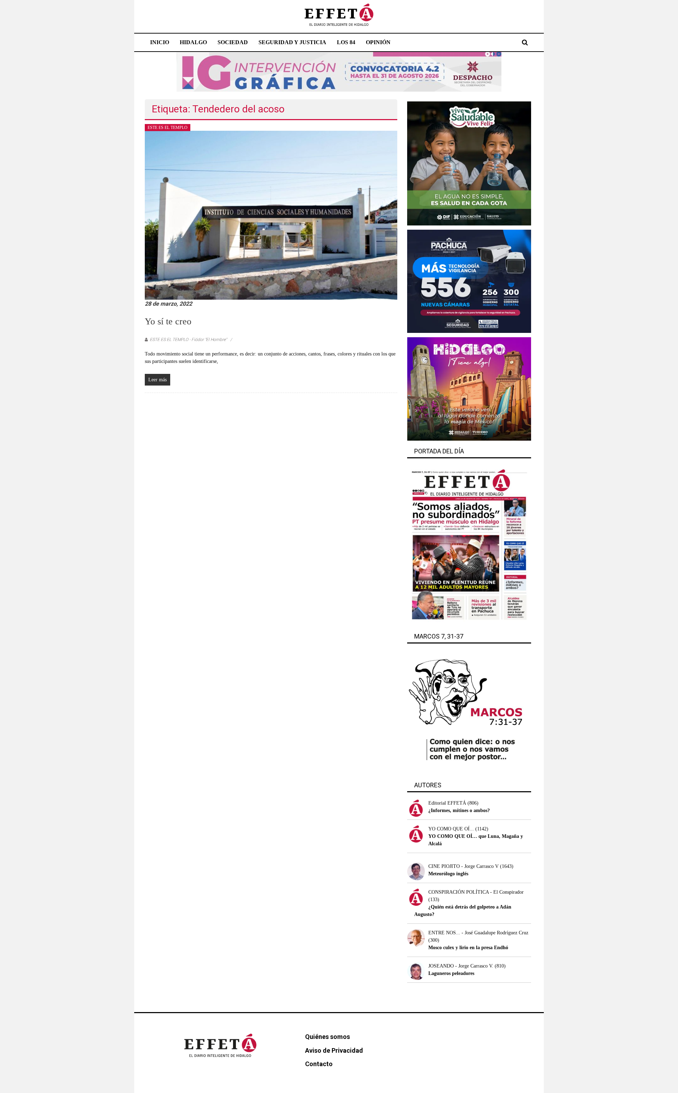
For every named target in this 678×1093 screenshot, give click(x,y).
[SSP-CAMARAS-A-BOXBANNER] (469, 280)
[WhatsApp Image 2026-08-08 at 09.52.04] (339, 71)
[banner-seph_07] (469, 163)
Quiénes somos (327, 1036)
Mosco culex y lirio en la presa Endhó (468, 947)
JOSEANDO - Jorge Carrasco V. (460, 966)
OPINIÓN (378, 42)
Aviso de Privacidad (334, 1050)
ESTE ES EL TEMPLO (168, 127)
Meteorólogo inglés (448, 873)
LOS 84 (346, 42)
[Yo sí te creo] (271, 214)
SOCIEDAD (233, 42)
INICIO (159, 42)
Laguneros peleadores (451, 973)
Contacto (319, 1064)
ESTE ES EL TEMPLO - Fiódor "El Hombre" (188, 339)
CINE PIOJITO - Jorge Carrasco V (463, 866)
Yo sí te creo (168, 321)
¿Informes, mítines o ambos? (459, 810)
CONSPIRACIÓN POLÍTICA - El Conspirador (476, 892)
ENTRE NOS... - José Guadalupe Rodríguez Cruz (478, 932)
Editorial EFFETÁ (447, 803)
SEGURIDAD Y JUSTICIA (292, 42)
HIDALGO (193, 42)
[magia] (469, 388)
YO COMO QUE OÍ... (451, 828)
